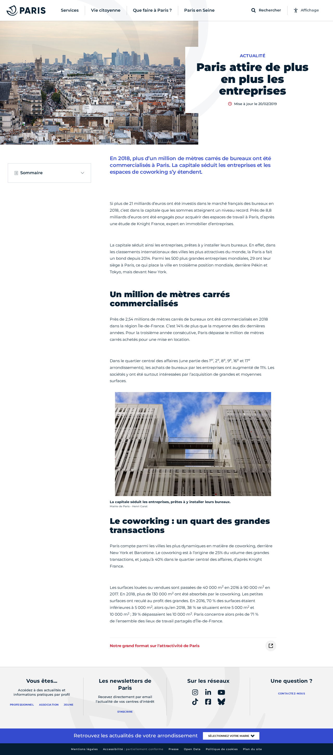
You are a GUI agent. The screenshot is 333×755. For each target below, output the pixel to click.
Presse (174, 749)
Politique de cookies (222, 749)
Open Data (192, 749)
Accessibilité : (133, 749)
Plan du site (252, 749)
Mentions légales (84, 749)
